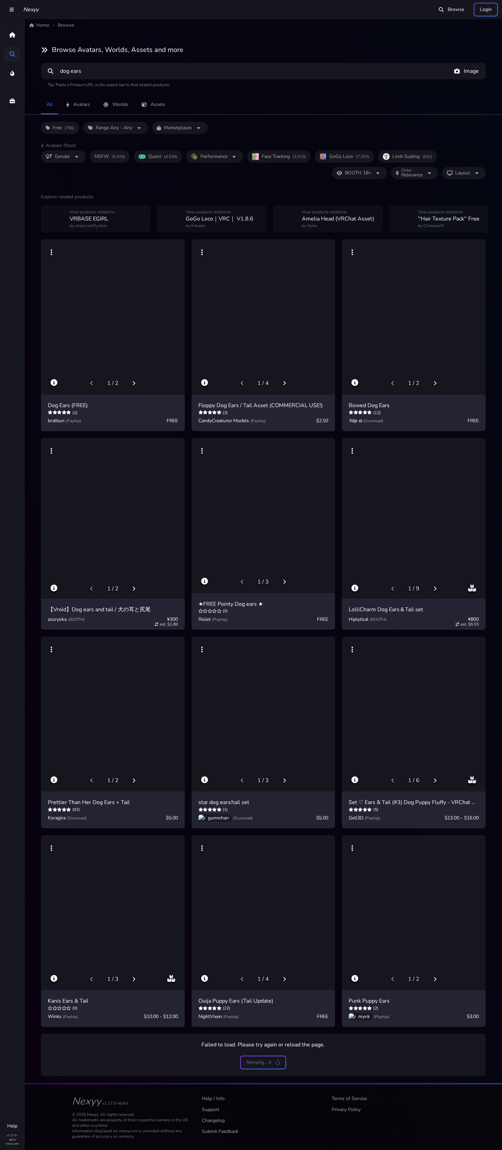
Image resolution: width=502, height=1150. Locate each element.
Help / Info (213, 1098)
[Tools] (12, 100)
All (49, 104)
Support (210, 1109)
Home (42, 25)
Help (12, 1126)
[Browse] (12, 54)
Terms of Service (349, 1098)
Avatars (81, 104)
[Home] (12, 34)
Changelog (213, 1120)
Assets (158, 104)
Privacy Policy (346, 1109)
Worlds (120, 104)
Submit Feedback (220, 1131)
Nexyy (31, 9)
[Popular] (12, 73)
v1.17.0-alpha (12, 1137)
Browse (456, 9)
